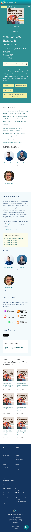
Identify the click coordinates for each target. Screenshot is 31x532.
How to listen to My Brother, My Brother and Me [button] (15, 95)
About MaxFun (6, 467)
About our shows (6, 453)
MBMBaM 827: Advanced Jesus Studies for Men (8, 385)
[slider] (9, 64)
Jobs (4, 478)
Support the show (21, 85)
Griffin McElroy (8, 183)
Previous (15, 26)
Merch (17, 467)
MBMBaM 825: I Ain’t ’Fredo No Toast (8, 409)
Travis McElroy (21, 163)
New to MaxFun (6, 455)
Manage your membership (8, 490)
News (17, 457)
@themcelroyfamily (11, 240)
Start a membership (7, 488)
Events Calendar (19, 459)
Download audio (8, 85)
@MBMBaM (9, 230)
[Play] (4, 64)
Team (4, 471)
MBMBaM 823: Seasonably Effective (21, 409)
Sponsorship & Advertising (8, 480)
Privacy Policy (15, 528)
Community (5, 476)
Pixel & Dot (17, 526)
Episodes (17, 451)
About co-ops (5, 469)
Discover (17, 455)
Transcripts (18, 453)
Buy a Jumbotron (19, 469)
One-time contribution (7, 499)
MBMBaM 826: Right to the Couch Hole (22, 385)
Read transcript (8, 90)
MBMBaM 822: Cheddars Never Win (22, 433)
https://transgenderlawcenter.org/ (13, 142)
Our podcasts (6, 451)
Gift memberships (6, 492)
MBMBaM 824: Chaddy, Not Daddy (7, 433)
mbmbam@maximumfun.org (10, 224)
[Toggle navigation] (29, 7)
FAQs (4, 503)
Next (15, 31)
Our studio (5, 474)
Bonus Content (6, 501)
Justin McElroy (8, 163)
